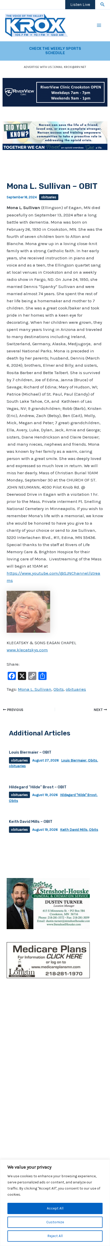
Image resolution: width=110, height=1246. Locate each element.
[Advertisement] (55, 1027)
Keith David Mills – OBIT (30, 821)
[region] (55, 1202)
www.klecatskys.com (27, 649)
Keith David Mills (73, 829)
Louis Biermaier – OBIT (30, 752)
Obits (58, 689)
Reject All (55, 1236)
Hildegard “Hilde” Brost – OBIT (38, 787)
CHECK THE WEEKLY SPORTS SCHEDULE (55, 51)
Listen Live (80, 4)
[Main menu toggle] (99, 25)
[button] (102, 4)
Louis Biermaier (73, 760)
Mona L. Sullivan (34, 689)
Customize (55, 1222)
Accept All (55, 1208)
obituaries (48, 197)
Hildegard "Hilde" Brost (78, 795)
